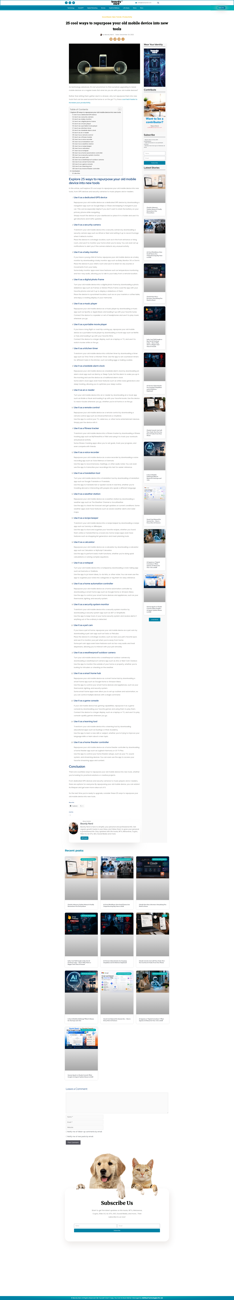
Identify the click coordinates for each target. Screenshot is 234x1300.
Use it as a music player (82, 124)
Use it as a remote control (84, 135)
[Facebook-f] (66, 2)
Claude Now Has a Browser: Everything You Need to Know (154, 298)
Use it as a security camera (83, 117)
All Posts (84, 838)
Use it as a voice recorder (83, 139)
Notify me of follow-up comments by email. (84, 1132)
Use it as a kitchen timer (82, 128)
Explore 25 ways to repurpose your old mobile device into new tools (96, 112)
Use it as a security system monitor (87, 155)
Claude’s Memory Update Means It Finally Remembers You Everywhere (154, 210)
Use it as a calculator (82, 148)
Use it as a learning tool (83, 166)
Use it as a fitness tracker (83, 137)
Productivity (127, 17)
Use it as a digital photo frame (85, 121)
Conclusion (75, 171)
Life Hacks (126, 8)
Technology (70, 8)
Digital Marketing (92, 8)
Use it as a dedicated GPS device (85, 115)
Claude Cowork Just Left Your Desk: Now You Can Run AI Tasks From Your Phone (154, 432)
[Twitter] (73, 2)
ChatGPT (81, 8)
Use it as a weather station (84, 144)
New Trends (116, 17)
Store (134, 8)
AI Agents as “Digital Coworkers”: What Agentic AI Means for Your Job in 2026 (153, 564)
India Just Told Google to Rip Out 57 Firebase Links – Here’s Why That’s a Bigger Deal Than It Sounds (154, 343)
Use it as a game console (84, 164)
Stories (103, 8)
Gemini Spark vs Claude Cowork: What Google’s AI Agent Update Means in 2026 (154, 609)
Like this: (77, 173)
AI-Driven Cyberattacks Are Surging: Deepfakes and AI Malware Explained (154, 388)
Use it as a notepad (81, 151)
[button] (158, 2)
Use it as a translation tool (84, 142)
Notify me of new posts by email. (80, 1136)
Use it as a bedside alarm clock (85, 130)
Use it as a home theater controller (87, 169)
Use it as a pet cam (82, 157)
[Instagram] (70, 2)
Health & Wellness (114, 8)
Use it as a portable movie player (85, 126)
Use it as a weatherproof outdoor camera (89, 160)
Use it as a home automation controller (89, 153)
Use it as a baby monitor (82, 119)
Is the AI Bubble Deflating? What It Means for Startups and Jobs (154, 477)
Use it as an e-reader (81, 133)
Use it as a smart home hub (85, 162)
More (141, 8)
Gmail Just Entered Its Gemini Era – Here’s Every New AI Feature (154, 521)
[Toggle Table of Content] (119, 109)
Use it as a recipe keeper (83, 146)
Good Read (106, 17)
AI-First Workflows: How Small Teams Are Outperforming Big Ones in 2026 (154, 254)
